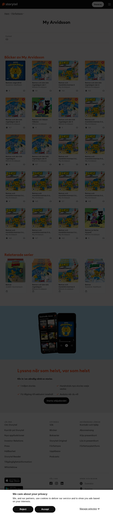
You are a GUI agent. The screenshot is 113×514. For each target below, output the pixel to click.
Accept (45, 509)
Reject (23, 509)
